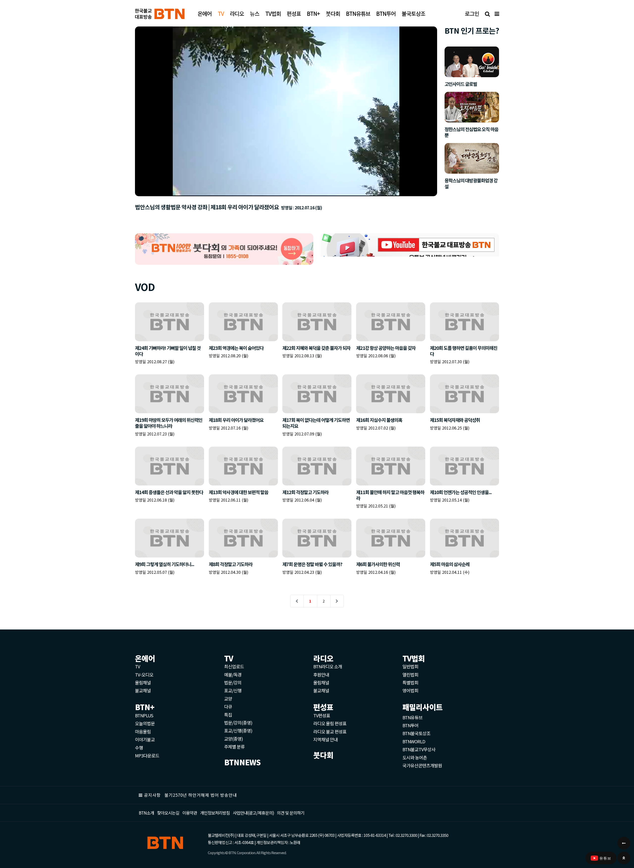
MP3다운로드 (147, 755)
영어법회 (410, 690)
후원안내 (321, 674)
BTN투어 (410, 725)
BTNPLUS (144, 715)
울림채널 (143, 682)
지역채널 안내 (325, 739)
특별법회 (410, 682)
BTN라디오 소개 (327, 666)
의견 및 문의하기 (290, 813)
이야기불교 (145, 739)
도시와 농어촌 (414, 757)
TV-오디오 (144, 674)
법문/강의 (232, 682)
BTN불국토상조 (416, 733)
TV (137, 666)
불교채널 (143, 690)
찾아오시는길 (168, 813)
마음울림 (143, 731)
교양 (228, 698)
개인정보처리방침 (215, 813)
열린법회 (410, 674)
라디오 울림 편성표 (329, 723)
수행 (139, 747)
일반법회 (410, 666)
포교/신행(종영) (238, 730)
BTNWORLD (413, 741)
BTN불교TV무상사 (418, 749)
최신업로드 (234, 666)
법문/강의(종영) (238, 722)
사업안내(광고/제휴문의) (253, 813)
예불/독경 (232, 674)
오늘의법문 (145, 723)
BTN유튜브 (412, 717)
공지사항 (152, 795)
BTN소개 (146, 813)
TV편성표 (321, 715)
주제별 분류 (234, 746)
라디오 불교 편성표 (329, 731)
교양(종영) (233, 738)
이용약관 (189, 813)
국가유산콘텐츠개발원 (422, 765)
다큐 (228, 706)
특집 (228, 714)
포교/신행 (232, 690)
